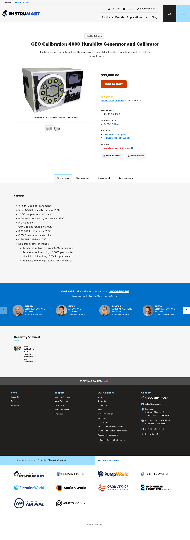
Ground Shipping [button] (114, 134)
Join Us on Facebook (154, 429)
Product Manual (114, 156)
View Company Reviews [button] (119, 100)
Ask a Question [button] (61, 401)
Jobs (100, 410)
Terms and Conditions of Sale (110, 426)
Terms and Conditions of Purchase (112, 431)
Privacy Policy (103, 422)
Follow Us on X (151, 434)
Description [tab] (83, 178)
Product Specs (137, 156)
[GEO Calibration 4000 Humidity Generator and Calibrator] (49, 129)
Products (107, 17)
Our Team (102, 418)
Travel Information (105, 414)
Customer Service (62, 397)
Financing (59, 414)
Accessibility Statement (108, 435)
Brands (119, 17)
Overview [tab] (63, 178)
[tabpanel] (95, 233)
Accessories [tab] (126, 178)
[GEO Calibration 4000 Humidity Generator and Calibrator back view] (57, 129)
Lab (147, 17)
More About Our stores (108, 460)
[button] (128, 8)
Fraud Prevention (62, 410)
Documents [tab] (104, 178)
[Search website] (169, 13)
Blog (154, 17)
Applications (134, 17)
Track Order (60, 405)
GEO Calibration (114, 124)
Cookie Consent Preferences (112, 440)
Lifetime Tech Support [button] (116, 137)
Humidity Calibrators (94, 36)
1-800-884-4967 (119, 291)
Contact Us (102, 405)
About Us (102, 401)
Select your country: (95, 381)
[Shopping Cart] (183, 13)
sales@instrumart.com (154, 404)
